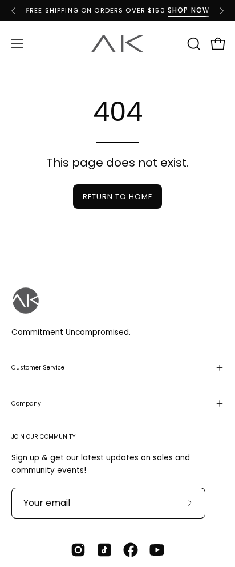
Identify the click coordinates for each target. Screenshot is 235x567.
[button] (193, 44)
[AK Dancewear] (117, 44)
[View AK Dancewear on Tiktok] (104, 549)
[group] (117, 10)
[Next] (221, 11)
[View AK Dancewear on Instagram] (78, 549)
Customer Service (37, 367)
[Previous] (14, 11)
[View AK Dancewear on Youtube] (156, 549)
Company (26, 403)
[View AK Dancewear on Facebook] (130, 549)
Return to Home (117, 196)
